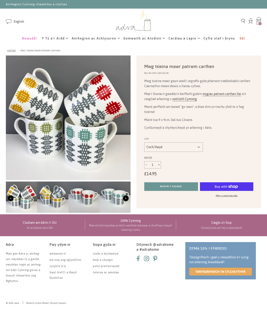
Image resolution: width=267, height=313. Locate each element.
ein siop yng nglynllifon (65, 259)
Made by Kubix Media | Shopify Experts (46, 303)
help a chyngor (103, 259)
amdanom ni (57, 253)
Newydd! (29, 38)
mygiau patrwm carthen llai (221, 94)
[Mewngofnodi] (250, 23)
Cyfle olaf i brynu (219, 38)
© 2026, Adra (12, 303)
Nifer (148, 157)
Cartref (11, 50)
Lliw (146, 139)
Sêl (242, 38)
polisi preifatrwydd (106, 266)
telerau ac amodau (106, 272)
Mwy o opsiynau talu (226, 195)
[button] (19, 21)
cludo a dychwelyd (105, 253)
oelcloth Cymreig (184, 99)
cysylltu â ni (57, 266)
